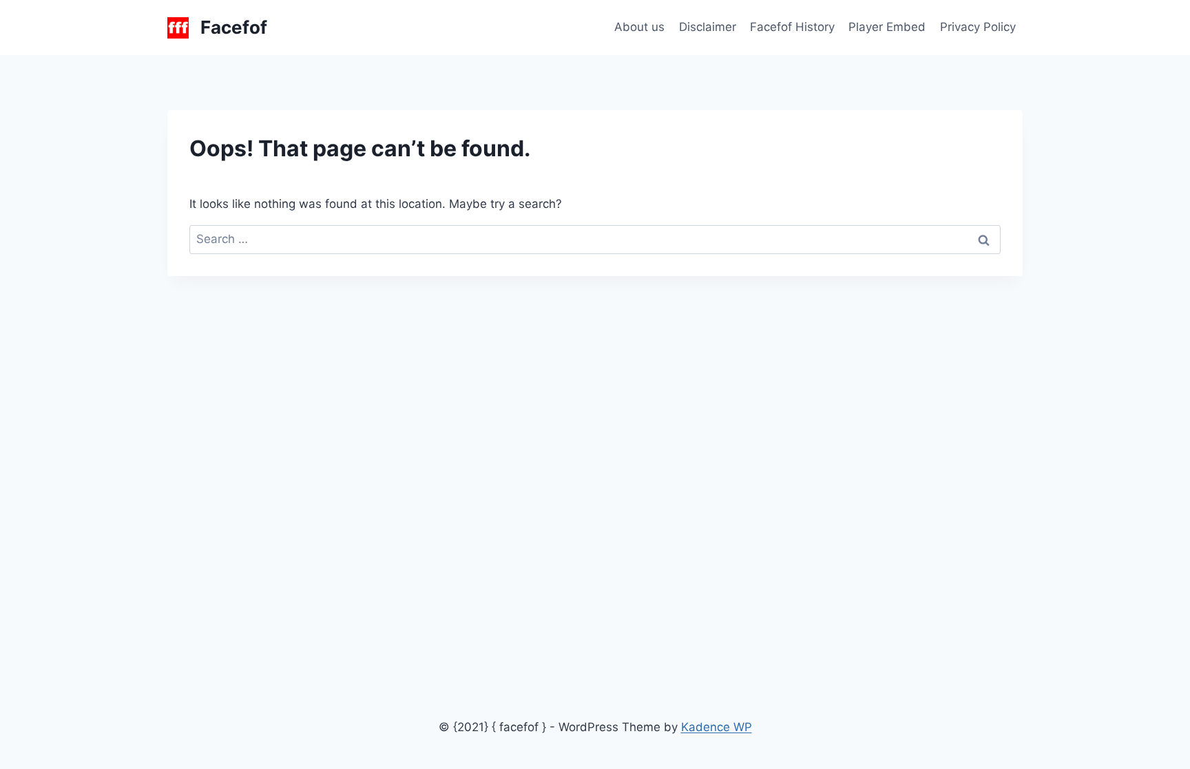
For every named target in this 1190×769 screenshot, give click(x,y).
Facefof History (792, 27)
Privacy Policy (978, 27)
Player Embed (887, 27)
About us (639, 27)
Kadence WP (716, 727)
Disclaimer (707, 27)
